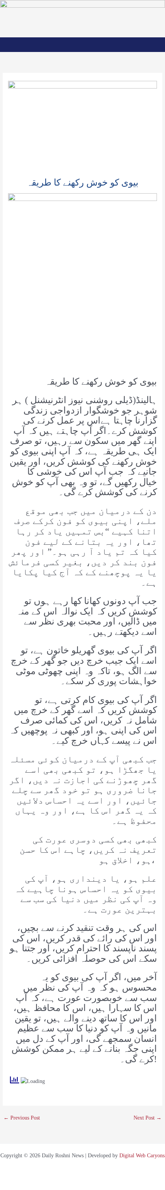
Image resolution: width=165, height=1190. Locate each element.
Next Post (148, 1118)
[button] (82, 44)
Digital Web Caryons (142, 1155)
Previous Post (21, 1118)
